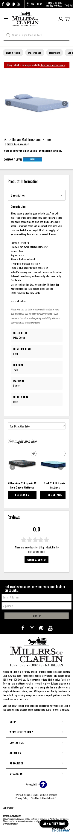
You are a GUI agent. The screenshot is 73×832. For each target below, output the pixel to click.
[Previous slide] (12, 467)
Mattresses (34, 53)
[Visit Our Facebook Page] (23, 628)
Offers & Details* (49, 798)
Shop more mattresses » (52, 65)
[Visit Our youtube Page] (18, 4)
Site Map (35, 798)
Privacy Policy (22, 798)
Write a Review (36, 560)
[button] (6, 18)
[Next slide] (61, 467)
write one (40, 551)
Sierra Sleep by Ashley (17, 143)
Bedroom (54, 53)
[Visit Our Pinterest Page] (41, 628)
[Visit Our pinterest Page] (13, 4)
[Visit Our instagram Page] (8, 4)
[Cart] (67, 19)
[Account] (60, 19)
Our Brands (8, 807)
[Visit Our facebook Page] (3, 4)
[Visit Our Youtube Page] (50, 628)
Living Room (13, 53)
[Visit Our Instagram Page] (32, 628)
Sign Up (37, 616)
